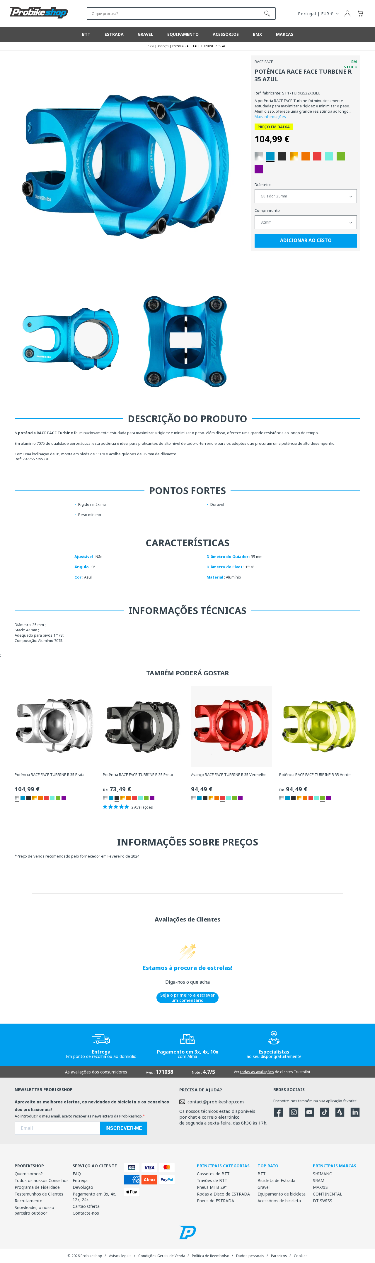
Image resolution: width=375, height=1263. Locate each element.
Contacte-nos (86, 1213)
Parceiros (279, 1255)
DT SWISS (322, 1200)
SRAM (318, 1180)
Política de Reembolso (210, 1255)
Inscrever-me (123, 1128)
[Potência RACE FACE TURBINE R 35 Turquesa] (329, 156)
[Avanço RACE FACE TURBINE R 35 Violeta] (259, 169)
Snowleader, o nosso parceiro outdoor (34, 1210)
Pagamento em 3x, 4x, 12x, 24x (94, 1196)
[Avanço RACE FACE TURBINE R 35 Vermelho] (317, 156)
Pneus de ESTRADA (215, 1200)
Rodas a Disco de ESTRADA (223, 1194)
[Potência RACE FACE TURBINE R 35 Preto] (282, 156)
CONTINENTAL (327, 1194)
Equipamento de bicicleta (282, 1194)
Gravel (264, 1187)
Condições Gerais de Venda (161, 1255)
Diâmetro (263, 184)
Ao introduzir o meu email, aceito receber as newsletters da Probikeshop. (79, 1116)
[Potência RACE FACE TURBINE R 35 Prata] (259, 156)
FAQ (77, 1173)
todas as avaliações (257, 1071)
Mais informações (270, 116)
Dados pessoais (250, 1255)
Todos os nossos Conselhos (42, 1180)
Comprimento (267, 210)
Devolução (83, 1187)
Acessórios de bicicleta (279, 1200)
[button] (360, 13)
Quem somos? (29, 1173)
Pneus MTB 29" (212, 1187)
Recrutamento (28, 1200)
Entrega (80, 1180)
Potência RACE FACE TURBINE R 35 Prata (49, 774)
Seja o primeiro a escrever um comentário (187, 997)
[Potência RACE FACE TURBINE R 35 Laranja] (305, 156)
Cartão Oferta (86, 1206)
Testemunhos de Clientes (39, 1194)
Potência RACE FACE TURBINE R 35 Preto (138, 774)
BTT (262, 1173)
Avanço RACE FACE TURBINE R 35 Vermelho (229, 774)
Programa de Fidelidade (37, 1187)
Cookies (301, 1255)
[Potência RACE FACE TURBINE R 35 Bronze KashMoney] (294, 156)
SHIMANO (323, 1173)
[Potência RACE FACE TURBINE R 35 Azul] (270, 156)
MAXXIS (320, 1187)
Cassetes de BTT (213, 1173)
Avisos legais (120, 1255)
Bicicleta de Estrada (276, 1180)
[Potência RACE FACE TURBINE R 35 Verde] (341, 156)
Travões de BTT (212, 1180)
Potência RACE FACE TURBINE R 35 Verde (315, 774)
